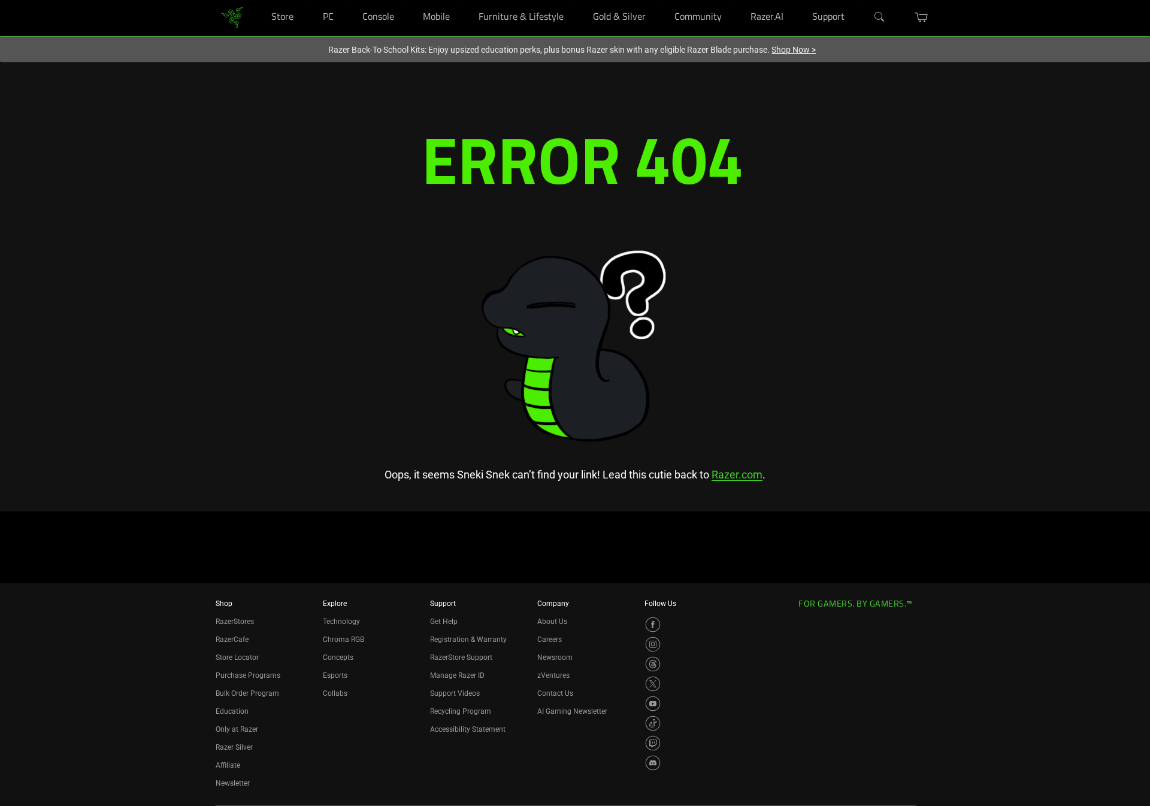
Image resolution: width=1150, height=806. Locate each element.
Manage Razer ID (457, 675)
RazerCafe (232, 639)
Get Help (444, 621)
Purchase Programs (248, 675)
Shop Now (793, 49)
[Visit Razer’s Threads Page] (652, 664)
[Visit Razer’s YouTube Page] (652, 703)
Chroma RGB (343, 639)
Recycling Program (460, 711)
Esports (335, 675)
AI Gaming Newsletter (572, 711)
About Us (552, 621)
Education (232, 711)
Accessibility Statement (468, 729)
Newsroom (555, 657)
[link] (232, 17)
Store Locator (237, 657)
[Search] (880, 17)
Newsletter (233, 783)
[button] (921, 17)
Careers (549, 639)
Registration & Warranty (468, 639)
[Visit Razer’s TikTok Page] (652, 723)
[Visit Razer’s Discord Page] (652, 763)
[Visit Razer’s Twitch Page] (652, 743)
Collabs (335, 693)
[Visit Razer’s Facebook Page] (652, 624)
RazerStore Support (461, 657)
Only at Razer (237, 729)
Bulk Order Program (247, 693)
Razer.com (737, 474)
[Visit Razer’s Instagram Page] (652, 644)
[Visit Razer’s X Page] (652, 683)
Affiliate (228, 765)
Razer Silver (234, 747)
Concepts (338, 657)
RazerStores (235, 621)
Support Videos (455, 693)
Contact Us (555, 693)
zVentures (553, 675)
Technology (341, 621)
